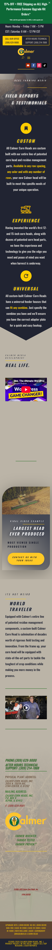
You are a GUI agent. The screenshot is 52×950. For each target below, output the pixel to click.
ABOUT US (37, 943)
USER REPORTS (30, 945)
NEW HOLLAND (21, 930)
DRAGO (18, 933)
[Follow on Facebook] (33, 65)
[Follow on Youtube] (28, 65)
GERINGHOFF (40, 930)
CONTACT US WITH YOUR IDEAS (24, 559)
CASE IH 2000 (21, 927)
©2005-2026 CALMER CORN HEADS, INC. (25, 941)
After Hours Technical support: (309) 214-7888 (22, 766)
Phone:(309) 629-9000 (20, 760)
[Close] (49, 2)
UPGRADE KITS (12, 925)
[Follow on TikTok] (44, 65)
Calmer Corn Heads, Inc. (19, 781)
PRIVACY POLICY (12, 943)
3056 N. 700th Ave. (15, 783)
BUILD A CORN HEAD (29, 933)
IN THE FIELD (26, 943)
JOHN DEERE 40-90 (27, 925)
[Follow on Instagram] (39, 65)
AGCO (31, 930)
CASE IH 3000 (34, 927)
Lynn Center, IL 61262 (17, 786)
